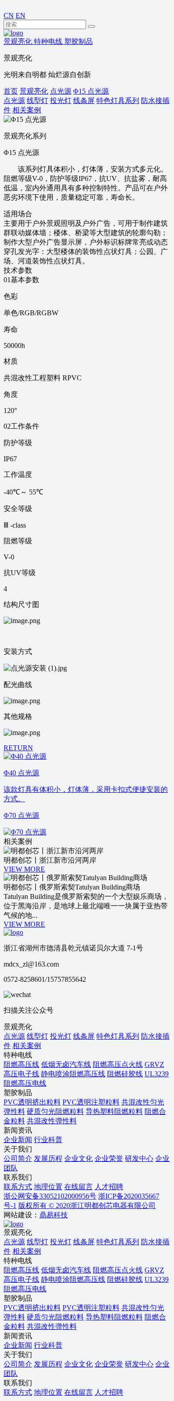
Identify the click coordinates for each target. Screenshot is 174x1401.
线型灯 (37, 1036)
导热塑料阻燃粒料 (114, 1111)
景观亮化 (34, 91)
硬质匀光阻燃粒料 (55, 1111)
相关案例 (26, 1045)
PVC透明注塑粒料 (91, 1102)
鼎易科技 (53, 1215)
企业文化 (78, 1158)
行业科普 (48, 1139)
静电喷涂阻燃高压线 (73, 1074)
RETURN (18, 748)
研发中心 (139, 1158)
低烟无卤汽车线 (66, 1064)
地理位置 (48, 1186)
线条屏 (84, 1036)
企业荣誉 (109, 1158)
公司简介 (18, 1158)
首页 (11, 91)
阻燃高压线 (21, 1064)
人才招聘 (109, 1186)
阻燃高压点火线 (118, 1064)
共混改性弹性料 (52, 1121)
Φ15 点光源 (91, 91)
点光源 (60, 91)
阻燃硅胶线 (125, 1074)
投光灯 (60, 1036)
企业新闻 (18, 1139)
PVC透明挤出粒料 (32, 1102)
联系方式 (18, 1186)
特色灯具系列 (117, 1036)
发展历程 (48, 1158)
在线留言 (78, 1186)
